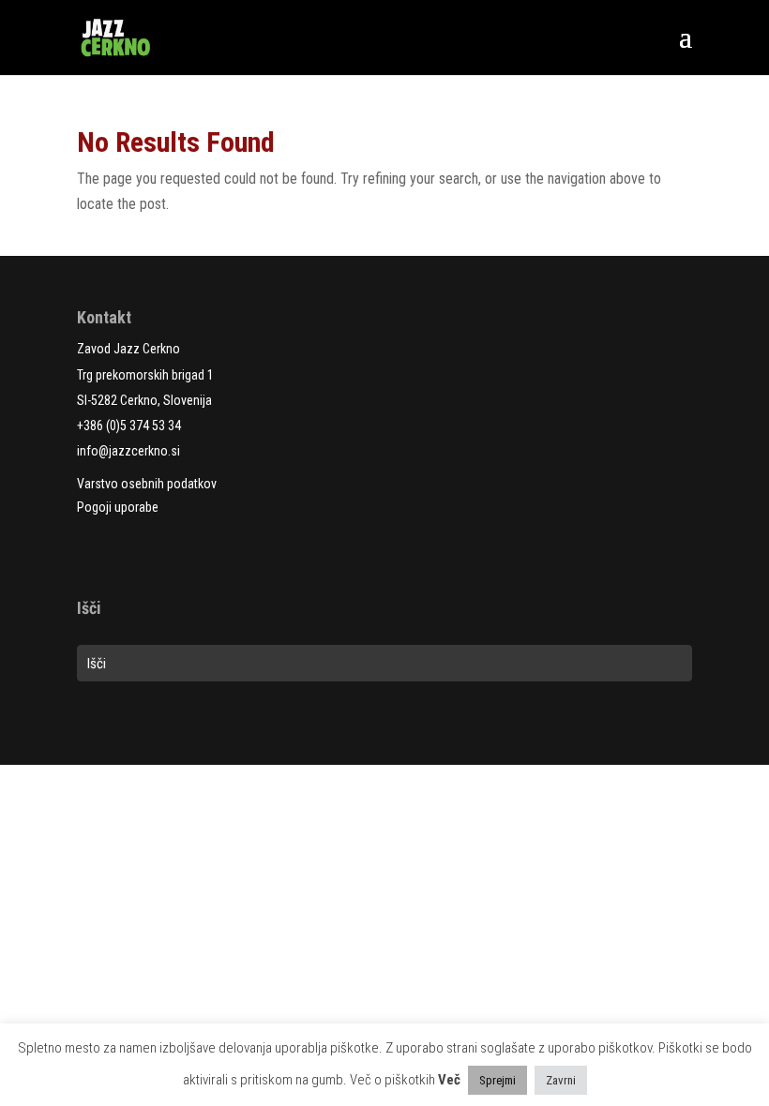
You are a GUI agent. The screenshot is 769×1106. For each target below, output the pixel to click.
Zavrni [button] (561, 1080)
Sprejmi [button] (497, 1080)
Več (449, 1079)
